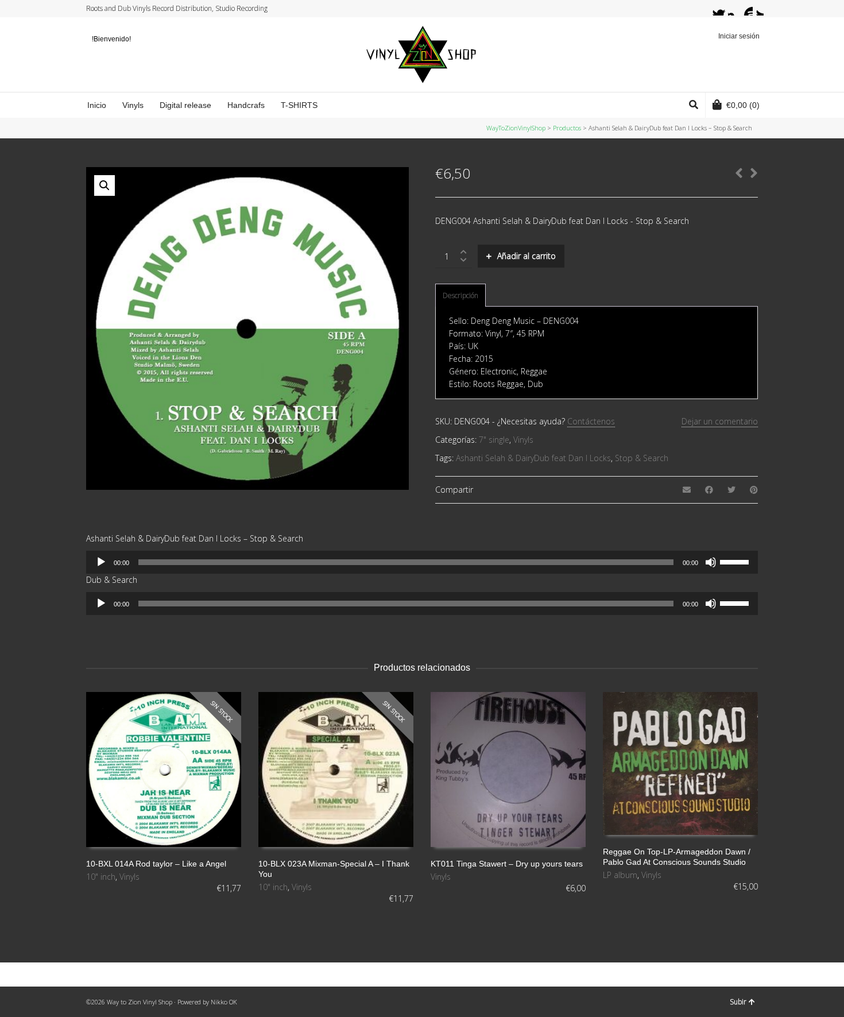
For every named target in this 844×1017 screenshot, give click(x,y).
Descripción (460, 295)
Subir (738, 1002)
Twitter (713, 9)
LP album (620, 874)
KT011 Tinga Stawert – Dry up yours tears (507, 863)
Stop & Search (641, 458)
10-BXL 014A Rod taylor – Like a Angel (156, 863)
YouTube (746, 9)
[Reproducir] (101, 562)
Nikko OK (224, 1001)
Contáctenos (591, 421)
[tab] (460, 296)
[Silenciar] (711, 562)
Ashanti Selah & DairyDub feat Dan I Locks (533, 458)
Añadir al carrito (526, 255)
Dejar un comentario (720, 421)
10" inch (100, 876)
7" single (494, 439)
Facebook (724, 9)
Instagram (735, 9)
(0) (743, 105)
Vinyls (523, 439)
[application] (422, 562)
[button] (104, 185)
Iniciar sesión (739, 36)
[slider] (736, 561)
